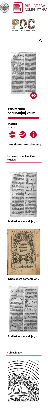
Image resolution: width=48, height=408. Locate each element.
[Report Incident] (23, 134)
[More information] (33, 134)
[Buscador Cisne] (12, 134)
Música (11, 127)
